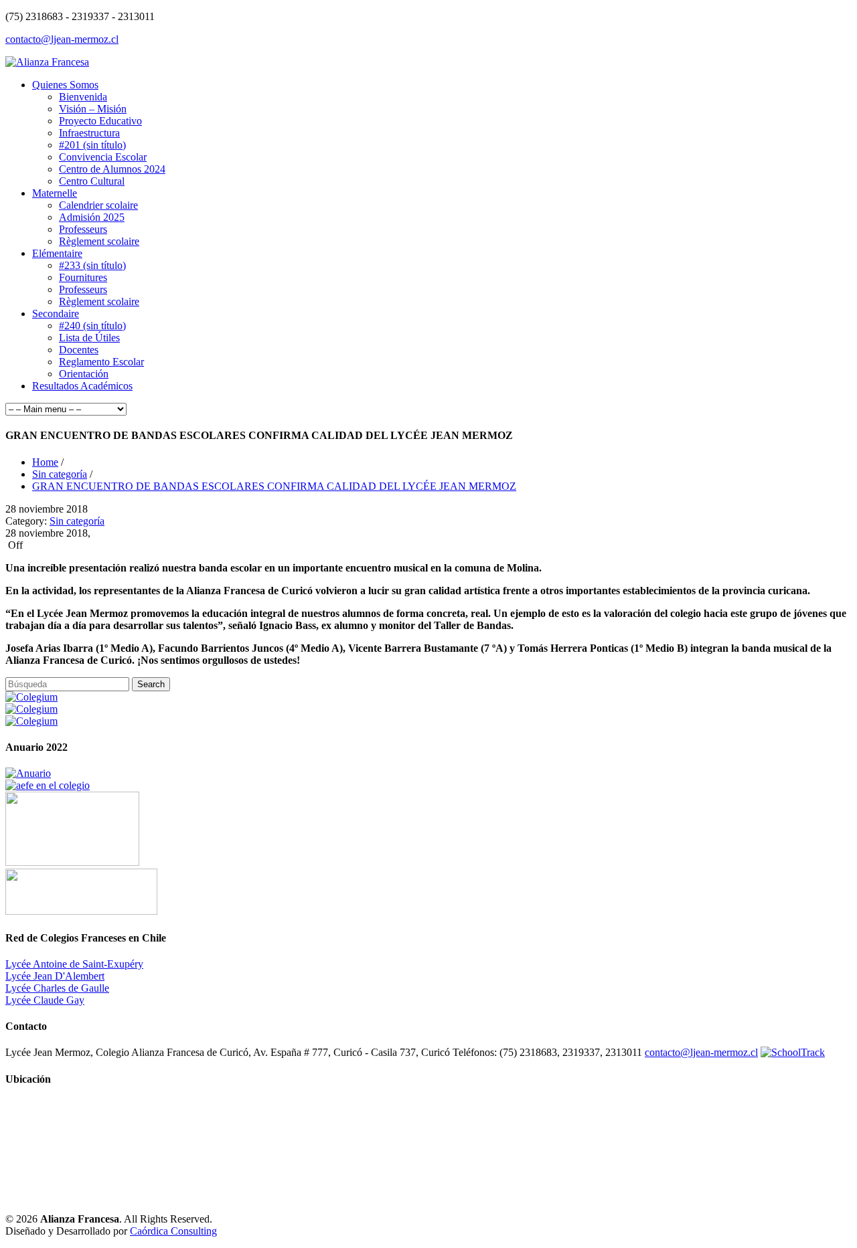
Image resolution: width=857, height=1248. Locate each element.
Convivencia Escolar (103, 157)
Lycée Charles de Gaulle (57, 988)
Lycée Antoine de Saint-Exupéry (74, 964)
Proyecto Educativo (100, 120)
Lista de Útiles (89, 337)
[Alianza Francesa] (47, 62)
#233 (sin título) (92, 265)
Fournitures (83, 277)
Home (45, 462)
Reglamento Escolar (101, 361)
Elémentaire (57, 253)
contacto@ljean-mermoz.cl (62, 39)
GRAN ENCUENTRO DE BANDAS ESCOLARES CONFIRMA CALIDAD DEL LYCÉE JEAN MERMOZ (274, 486)
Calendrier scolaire (98, 205)
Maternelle (54, 193)
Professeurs (83, 229)
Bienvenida (83, 96)
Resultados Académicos (82, 385)
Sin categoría (59, 474)
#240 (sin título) (92, 325)
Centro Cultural (92, 181)
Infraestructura (89, 133)
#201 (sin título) (92, 145)
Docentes (78, 349)
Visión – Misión (93, 108)
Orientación (83, 373)
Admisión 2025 (92, 217)
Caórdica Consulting (173, 1231)
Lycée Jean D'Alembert (54, 976)
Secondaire (55, 313)
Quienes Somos (65, 84)
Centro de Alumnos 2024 (112, 169)
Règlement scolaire (99, 241)
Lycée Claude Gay (44, 1000)
